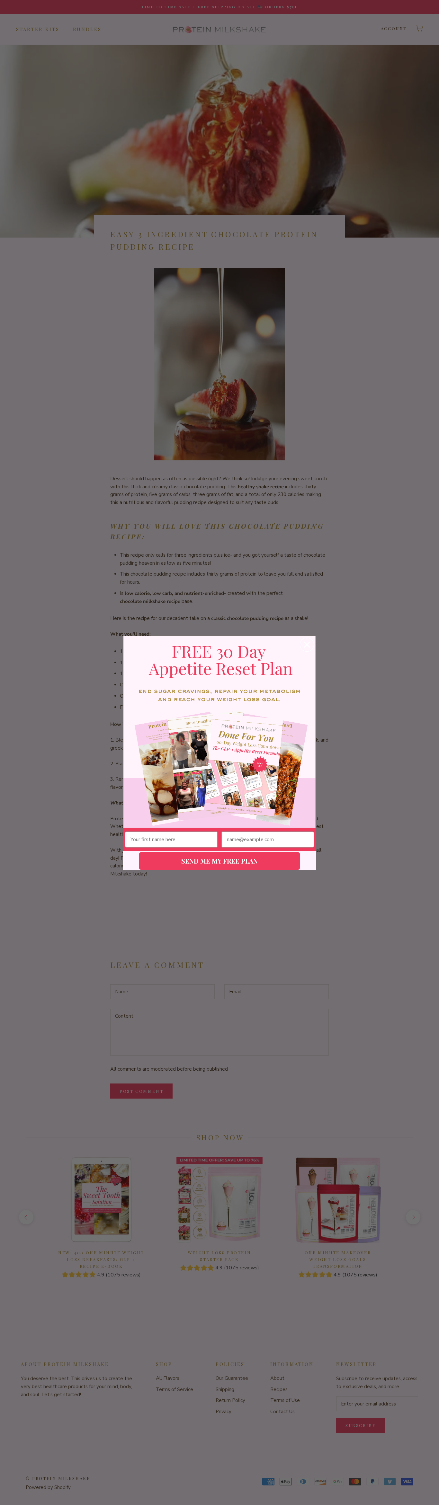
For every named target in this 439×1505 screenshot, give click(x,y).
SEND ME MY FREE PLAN (219, 861)
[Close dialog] (306, 644)
